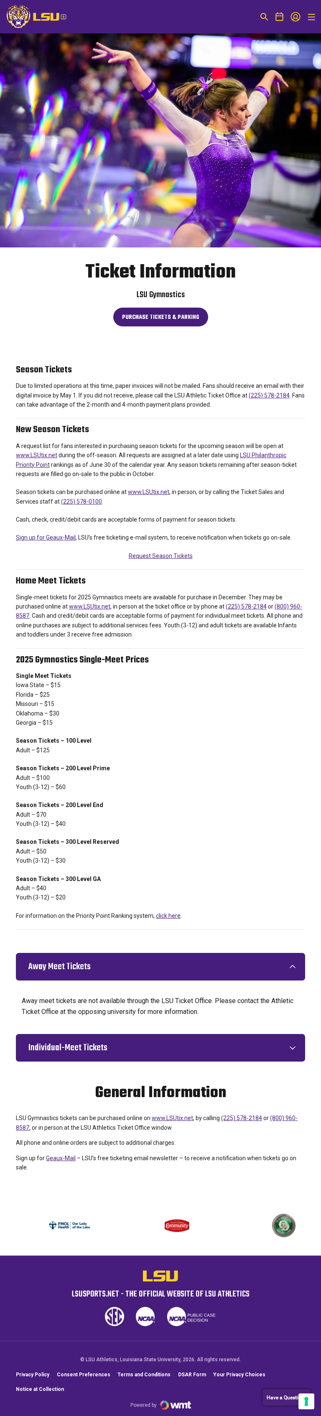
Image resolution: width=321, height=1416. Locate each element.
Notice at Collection (40, 1389)
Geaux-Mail (61, 1158)
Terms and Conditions (144, 1375)
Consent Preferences (83, 1375)
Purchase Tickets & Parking (160, 319)
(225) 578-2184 (269, 395)
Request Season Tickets (161, 556)
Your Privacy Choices (239, 1375)
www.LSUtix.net (36, 455)
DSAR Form (192, 1375)
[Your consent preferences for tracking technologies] (306, 1401)
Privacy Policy (32, 1375)
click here (168, 915)
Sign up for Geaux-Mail (46, 537)
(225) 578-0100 (81, 501)
